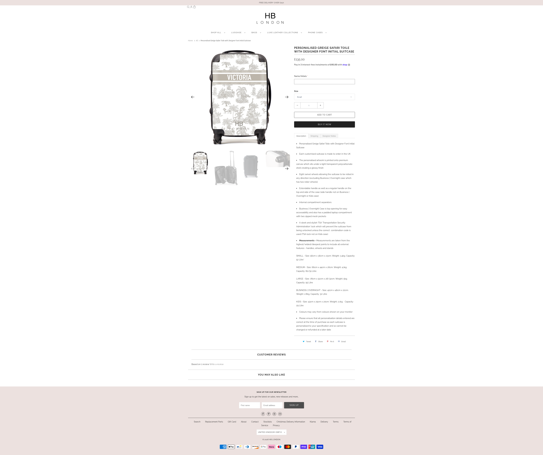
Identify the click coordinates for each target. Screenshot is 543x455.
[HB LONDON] (270, 19)
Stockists (267, 422)
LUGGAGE (237, 33)
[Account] (191, 7)
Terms (336, 422)
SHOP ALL (217, 33)
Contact (255, 422)
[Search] (188, 7)
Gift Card (232, 422)
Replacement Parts (214, 422)
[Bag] (194, 7)
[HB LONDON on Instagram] (274, 414)
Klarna (313, 422)
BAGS (255, 33)
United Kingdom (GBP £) (270, 432)
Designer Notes (329, 136)
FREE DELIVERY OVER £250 (271, 3)
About (244, 422)
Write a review (217, 364)
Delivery (324, 422)
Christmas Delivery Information (291, 422)
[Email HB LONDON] (280, 414)
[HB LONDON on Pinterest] (269, 414)
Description (301, 136)
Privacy (276, 425)
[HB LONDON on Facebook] (263, 414)
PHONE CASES (316, 33)
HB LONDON (274, 439)
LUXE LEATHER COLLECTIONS (283, 33)
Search (197, 422)
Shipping (314, 136)
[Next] (287, 97)
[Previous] (192, 97)
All (197, 41)
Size (296, 91)
